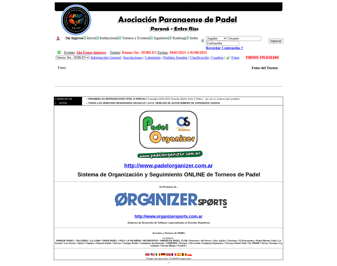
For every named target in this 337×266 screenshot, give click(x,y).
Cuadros (217, 57)
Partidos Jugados (175, 57)
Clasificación (199, 57)
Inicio (90, 38)
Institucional (108, 38)
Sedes (193, 38)
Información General (106, 57)
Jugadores (160, 38)
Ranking (178, 38)
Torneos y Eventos (135, 38)
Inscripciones (132, 57)
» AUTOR (60, 103)
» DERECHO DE (63, 99)
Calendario (153, 57)
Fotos (235, 57)
